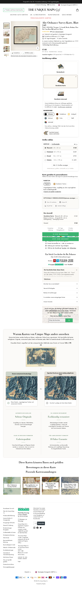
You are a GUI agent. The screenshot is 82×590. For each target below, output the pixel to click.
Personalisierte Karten (41, 18)
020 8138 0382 (24, 516)
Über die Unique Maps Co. (8, 512)
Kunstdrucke (54, 14)
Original (47, 184)
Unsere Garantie (48, 301)
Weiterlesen (47, 279)
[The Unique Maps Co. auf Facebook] (37, 528)
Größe (60, 144)
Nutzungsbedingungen (8, 567)
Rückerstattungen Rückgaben (7, 528)
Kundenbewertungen (8, 550)
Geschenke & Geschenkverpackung (8, 553)
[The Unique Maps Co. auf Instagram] (34, 528)
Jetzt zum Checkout (60, 239)
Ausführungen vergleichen (65, 107)
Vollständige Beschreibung (50, 45)
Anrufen (64, 248)
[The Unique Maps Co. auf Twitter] (41, 528)
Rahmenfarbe (47, 110)
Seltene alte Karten (19, 14)
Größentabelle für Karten (9, 532)
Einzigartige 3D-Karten (9, 522)
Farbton (46, 180)
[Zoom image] (37, 48)
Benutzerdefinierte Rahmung (7, 541)
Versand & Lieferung (8, 525)
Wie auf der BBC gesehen (7, 560)
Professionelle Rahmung (9, 515)
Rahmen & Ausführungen (50, 292)
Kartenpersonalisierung (8, 535)
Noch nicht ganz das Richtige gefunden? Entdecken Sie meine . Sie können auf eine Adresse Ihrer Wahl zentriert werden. (60, 310)
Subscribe (41, 523)
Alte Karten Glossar (8, 557)
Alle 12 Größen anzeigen (60, 165)
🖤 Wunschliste (51, 4)
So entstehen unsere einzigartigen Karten (54, 297)
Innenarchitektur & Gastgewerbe (7, 519)
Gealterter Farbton (61, 184)
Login (19, 561)
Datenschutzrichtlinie (8, 564)
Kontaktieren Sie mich (8, 508)
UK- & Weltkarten (38, 14)
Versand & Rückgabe (49, 288)
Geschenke (67, 14)
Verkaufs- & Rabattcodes (9, 547)
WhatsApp (73, 248)
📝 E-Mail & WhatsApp (40, 4)
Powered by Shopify (41, 583)
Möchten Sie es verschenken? (51, 284)
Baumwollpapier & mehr (9, 544)
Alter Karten (6, 537)
